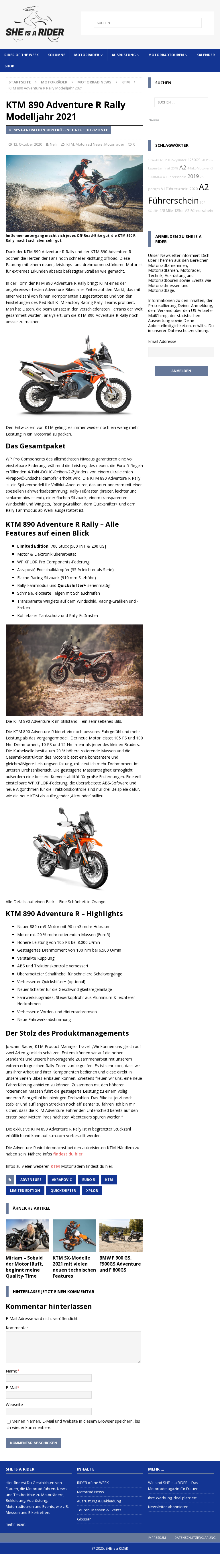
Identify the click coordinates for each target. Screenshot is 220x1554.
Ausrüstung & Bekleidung (99, 1501)
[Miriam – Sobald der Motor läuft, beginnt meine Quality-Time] (27, 1235)
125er (179, 210)
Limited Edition (25, 1190)
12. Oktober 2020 (27, 144)
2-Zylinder (178, 160)
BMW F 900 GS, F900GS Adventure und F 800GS (120, 1264)
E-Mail (11, 1387)
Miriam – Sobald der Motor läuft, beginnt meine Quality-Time (24, 1267)
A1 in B (165, 160)
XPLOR (92, 1190)
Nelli (53, 144)
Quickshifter (63, 1190)
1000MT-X (155, 177)
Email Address (161, 341)
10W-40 (153, 160)
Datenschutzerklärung (188, 330)
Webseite (14, 1404)
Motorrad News (94, 82)
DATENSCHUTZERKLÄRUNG (195, 1537)
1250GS (194, 159)
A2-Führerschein (199, 210)
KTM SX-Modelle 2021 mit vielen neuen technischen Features (74, 1267)
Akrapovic (62, 1179)
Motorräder (86, 54)
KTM (70, 144)
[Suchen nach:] (148, 23)
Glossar (84, 1519)
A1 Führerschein (174, 188)
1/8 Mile (166, 210)
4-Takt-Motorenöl (200, 168)
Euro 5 (88, 1179)
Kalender (206, 54)
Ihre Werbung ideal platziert (172, 1497)
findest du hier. (68, 1154)
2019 (193, 176)
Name (11, 1371)
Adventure (31, 1179)
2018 (174, 168)
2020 (194, 188)
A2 (182, 167)
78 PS (205, 160)
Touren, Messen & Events (99, 1509)
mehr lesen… (17, 1524)
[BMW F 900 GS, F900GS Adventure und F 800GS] (121, 1235)
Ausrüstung (124, 54)
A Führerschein (174, 177)
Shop (9, 66)
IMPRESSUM (157, 1537)
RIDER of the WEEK (21, 54)
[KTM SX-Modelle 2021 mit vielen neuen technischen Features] (74, 1235)
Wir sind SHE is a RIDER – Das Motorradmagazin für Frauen (173, 1485)
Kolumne (56, 54)
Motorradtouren (166, 54)
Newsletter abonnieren (168, 1506)
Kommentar (17, 1327)
